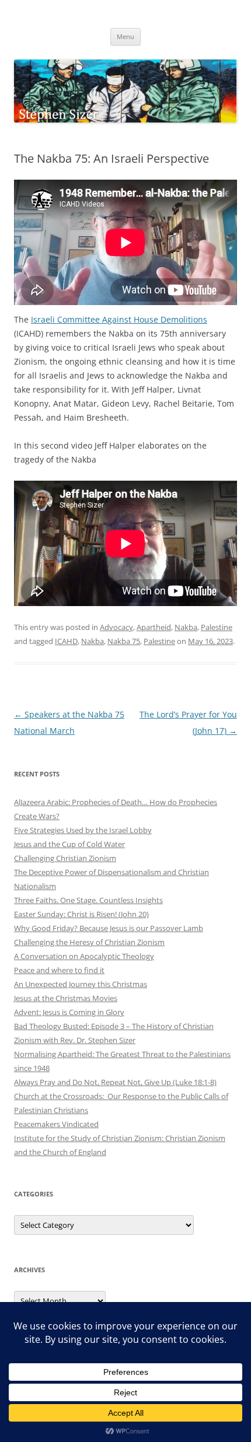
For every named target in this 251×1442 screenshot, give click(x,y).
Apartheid (154, 627)
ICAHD (66, 641)
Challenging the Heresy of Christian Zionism (89, 942)
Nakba (186, 627)
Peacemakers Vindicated (56, 1124)
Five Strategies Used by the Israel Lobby (83, 830)
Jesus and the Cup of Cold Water (69, 844)
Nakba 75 (123, 641)
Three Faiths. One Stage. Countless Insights (88, 900)
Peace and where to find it (59, 970)
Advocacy (116, 627)
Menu (125, 36)
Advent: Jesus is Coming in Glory (69, 1012)
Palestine (216, 627)
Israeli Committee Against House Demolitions (119, 319)
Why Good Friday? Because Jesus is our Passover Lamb (108, 928)
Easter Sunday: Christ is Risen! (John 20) (81, 914)
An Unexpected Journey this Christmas (80, 984)
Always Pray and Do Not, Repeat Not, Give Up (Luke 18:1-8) (115, 1082)
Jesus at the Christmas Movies (65, 998)
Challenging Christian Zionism (65, 858)
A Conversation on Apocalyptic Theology (84, 956)
